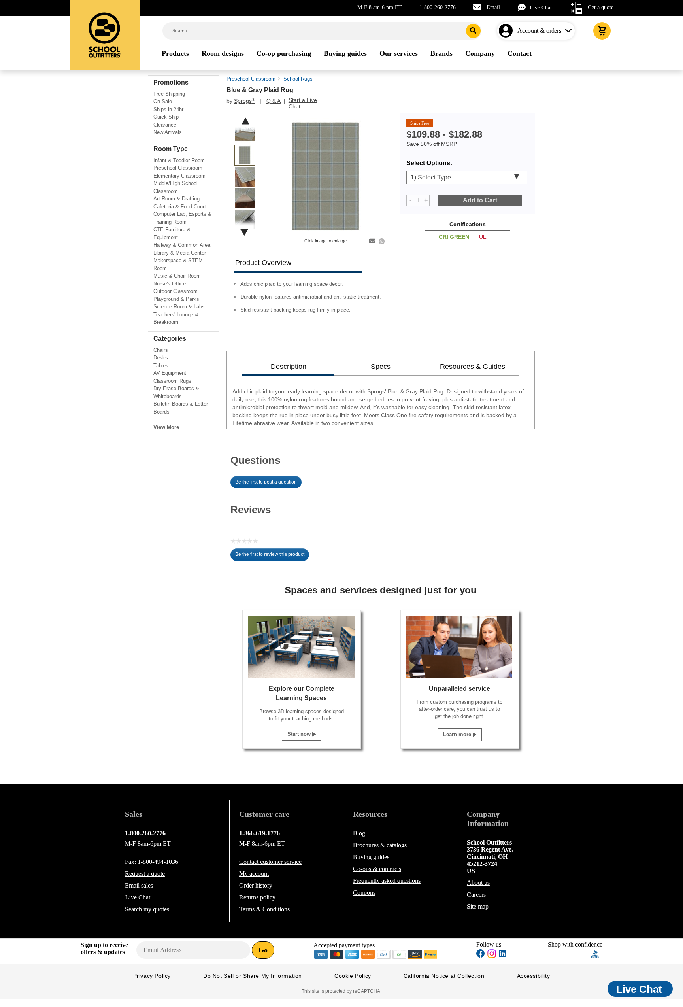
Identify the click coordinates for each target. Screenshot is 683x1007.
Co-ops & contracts (377, 868)
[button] (569, 954)
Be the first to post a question (266, 482)
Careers (476, 894)
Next (244, 232)
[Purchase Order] (400, 954)
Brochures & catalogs (380, 845)
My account (254, 873)
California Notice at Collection (444, 976)
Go (263, 950)
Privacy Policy (152, 976)
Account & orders (539, 30)
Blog (359, 833)
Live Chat (541, 8)
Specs (381, 366)
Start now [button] (299, 734)
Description (288, 366)
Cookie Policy (352, 976)
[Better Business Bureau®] (595, 953)
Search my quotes (147, 909)
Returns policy (257, 897)
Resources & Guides (472, 366)
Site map (478, 906)
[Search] (473, 31)
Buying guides (371, 857)
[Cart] (602, 31)
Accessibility (533, 976)
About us (478, 882)
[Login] (507, 31)
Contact (270, 861)
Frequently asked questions (387, 880)
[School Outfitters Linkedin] (502, 954)
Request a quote (145, 873)
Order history (255, 885)
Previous (245, 121)
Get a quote (600, 7)
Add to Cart (480, 200)
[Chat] (524, 7)
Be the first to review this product (272, 556)
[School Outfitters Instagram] (491, 955)
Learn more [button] (458, 734)
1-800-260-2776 (437, 7)
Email (493, 7)
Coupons (364, 892)
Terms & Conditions (264, 909)
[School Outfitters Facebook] (480, 954)
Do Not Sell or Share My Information (252, 976)
